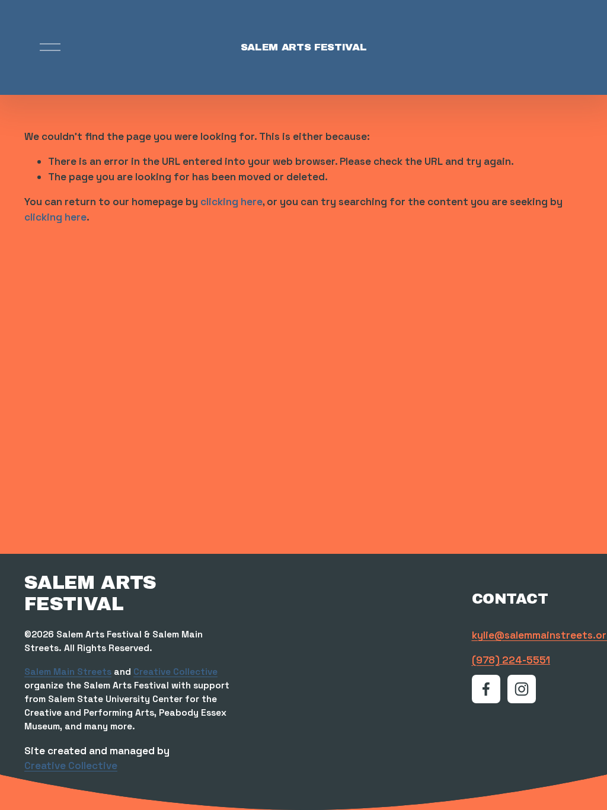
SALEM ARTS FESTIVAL (304, 47)
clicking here (231, 201)
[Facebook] (486, 689)
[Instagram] (521, 689)
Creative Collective (175, 671)
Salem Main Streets (67, 671)
